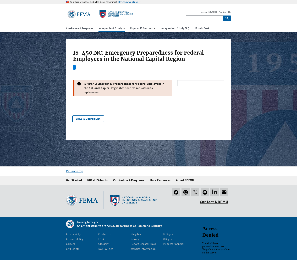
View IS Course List (88, 119)
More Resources (160, 180)
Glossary (103, 244)
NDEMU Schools (97, 180)
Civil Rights (72, 249)
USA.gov (167, 239)
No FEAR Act (105, 249)
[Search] (227, 18)
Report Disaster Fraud (143, 244)
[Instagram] (186, 192)
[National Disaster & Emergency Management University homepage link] (100, 19)
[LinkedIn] (214, 192)
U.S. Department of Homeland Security (136, 226)
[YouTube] (205, 192)
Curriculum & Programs (128, 180)
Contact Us (225, 12)
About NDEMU (209, 12)
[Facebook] (176, 192)
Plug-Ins (136, 234)
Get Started (74, 180)
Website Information (143, 249)
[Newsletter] (224, 192)
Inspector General (173, 244)
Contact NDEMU (214, 201)
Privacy (135, 239)
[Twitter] (195, 192)
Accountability (74, 239)
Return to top (74, 171)
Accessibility (73, 234)
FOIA (101, 239)
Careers (70, 244)
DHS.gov (168, 234)
